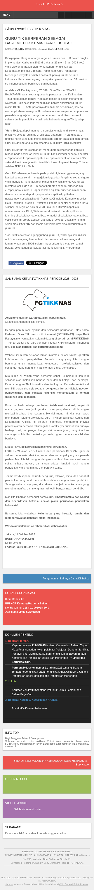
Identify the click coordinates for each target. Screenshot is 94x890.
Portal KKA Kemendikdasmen (29, 708)
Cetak (81, 49)
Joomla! (9, 884)
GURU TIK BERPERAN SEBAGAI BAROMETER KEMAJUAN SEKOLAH (38, 40)
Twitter (74, 15)
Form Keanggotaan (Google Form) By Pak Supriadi (81, 15)
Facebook (61, 15)
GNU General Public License (73, 884)
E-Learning (67, 15)
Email (86, 49)
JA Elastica (75, 877)
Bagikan (16, 263)
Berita (19, 49)
